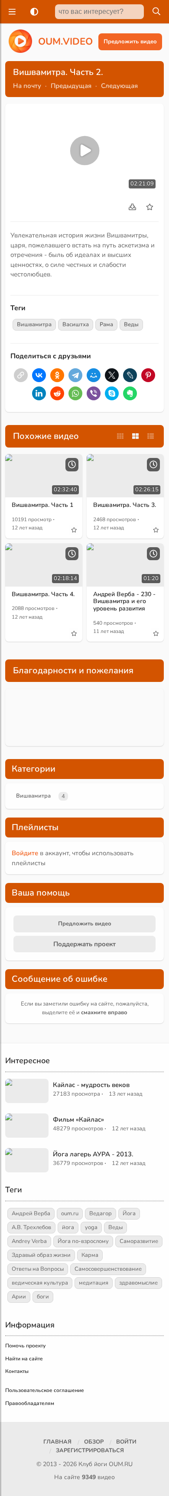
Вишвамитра (34, 324)
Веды (131, 324)
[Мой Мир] (94, 375)
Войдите (25, 853)
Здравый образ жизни (41, 1255)
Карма (89, 1255)
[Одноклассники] (57, 375)
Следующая (119, 85)
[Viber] (94, 393)
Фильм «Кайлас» (78, 1119)
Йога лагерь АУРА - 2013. (93, 1154)
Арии (19, 1297)
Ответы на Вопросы (38, 1269)
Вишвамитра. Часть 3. (124, 505)
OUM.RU (121, 1464)
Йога (129, 1213)
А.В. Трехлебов (31, 1227)
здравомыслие (138, 1283)
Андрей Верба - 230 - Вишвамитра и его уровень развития (124, 601)
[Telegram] (75, 375)
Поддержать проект (84, 944)
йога (68, 1227)
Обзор (94, 1442)
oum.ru (69, 1213)
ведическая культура (40, 1283)
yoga (91, 1227)
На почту (27, 85)
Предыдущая (71, 85)
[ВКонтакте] (39, 375)
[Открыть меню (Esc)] (11, 11)
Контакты (17, 1371)
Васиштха (75, 324)
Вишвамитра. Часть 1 (42, 505)
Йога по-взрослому (83, 1241)
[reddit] (57, 393)
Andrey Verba (29, 1241)
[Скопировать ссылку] (21, 375)
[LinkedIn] (39, 393)
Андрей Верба (31, 1213)
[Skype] (112, 393)
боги (43, 1297)
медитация (93, 1283)
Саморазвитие (139, 1241)
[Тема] (32, 11)
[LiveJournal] (130, 375)
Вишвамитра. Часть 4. (43, 594)
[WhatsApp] (75, 393)
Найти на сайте (24, 1358)
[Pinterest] (148, 375)
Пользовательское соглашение (44, 1390)
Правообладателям (29, 1403)
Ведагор (100, 1213)
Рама (106, 324)
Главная (57, 1442)
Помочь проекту (25, 1345)
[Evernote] (130, 393)
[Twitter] (112, 375)
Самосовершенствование (108, 1269)
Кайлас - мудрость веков (91, 1085)
